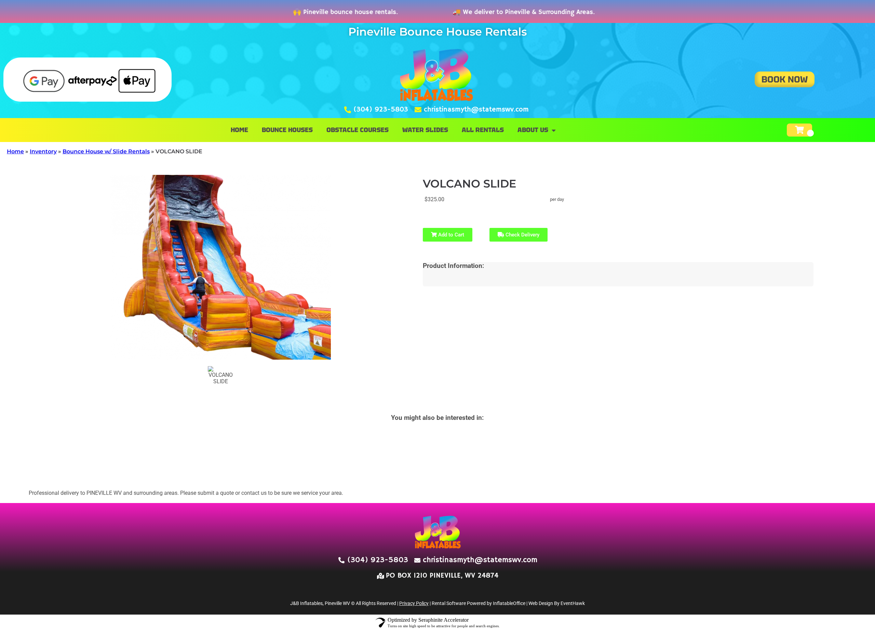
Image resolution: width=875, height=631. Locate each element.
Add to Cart (450, 235)
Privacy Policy (414, 603)
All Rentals (483, 130)
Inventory (43, 151)
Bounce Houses (287, 130)
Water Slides (425, 130)
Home (239, 130)
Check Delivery (521, 235)
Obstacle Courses (357, 130)
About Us (532, 130)
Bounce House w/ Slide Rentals (106, 151)
